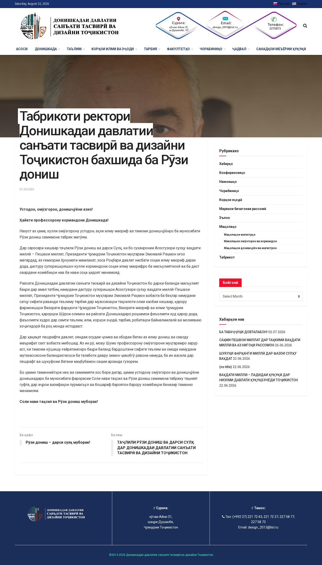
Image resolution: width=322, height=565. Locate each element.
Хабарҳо (226, 164)
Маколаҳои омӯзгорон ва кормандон (250, 241)
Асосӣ (22, 49)
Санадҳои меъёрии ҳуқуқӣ (281, 49)
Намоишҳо (228, 182)
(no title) (225, 367)
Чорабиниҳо (229, 191)
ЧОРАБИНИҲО (211, 49)
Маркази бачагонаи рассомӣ (242, 209)
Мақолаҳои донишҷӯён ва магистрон (250, 248)
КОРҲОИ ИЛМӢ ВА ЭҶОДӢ (112, 49)
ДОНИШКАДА (46, 49)
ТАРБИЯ (150, 49)
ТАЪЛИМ (74, 49)
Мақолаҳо (227, 227)
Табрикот (227, 257)
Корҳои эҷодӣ (230, 200)
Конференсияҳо (232, 173)
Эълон (224, 218)
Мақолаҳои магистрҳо (240, 234)
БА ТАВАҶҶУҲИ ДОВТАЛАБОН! (243, 332)
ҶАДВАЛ (239, 49)
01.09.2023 (27, 189)
